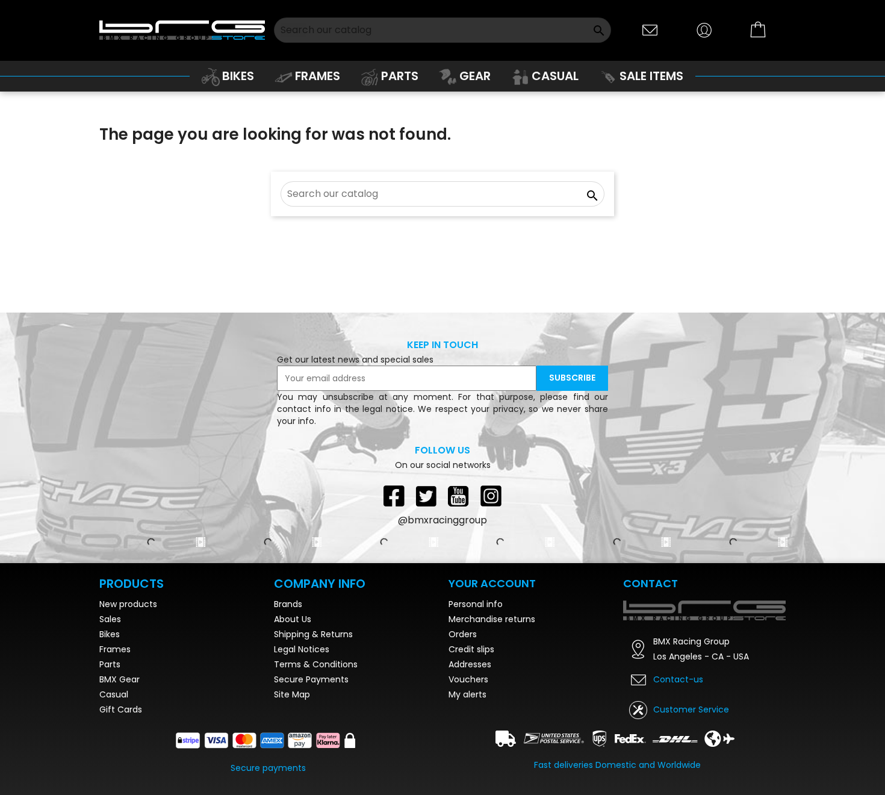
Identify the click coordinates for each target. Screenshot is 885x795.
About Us (292, 619)
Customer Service (691, 709)
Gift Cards (120, 709)
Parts (109, 664)
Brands (288, 604)
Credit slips (471, 649)
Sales (110, 619)
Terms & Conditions (316, 664)
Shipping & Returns (313, 634)
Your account (492, 583)
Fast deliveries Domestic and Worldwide (617, 765)
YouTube (459, 496)
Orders (463, 634)
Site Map (292, 694)
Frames (115, 649)
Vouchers (468, 679)
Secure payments (268, 768)
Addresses (470, 664)
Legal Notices (301, 649)
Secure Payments (311, 679)
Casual (113, 694)
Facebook (394, 496)
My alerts (467, 694)
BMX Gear (119, 679)
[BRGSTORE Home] (182, 30)
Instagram (491, 496)
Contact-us (678, 679)
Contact (650, 583)
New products (128, 604)
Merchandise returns (492, 619)
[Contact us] (650, 29)
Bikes (109, 634)
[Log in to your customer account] (704, 29)
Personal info (476, 604)
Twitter (426, 496)
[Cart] (759, 30)
